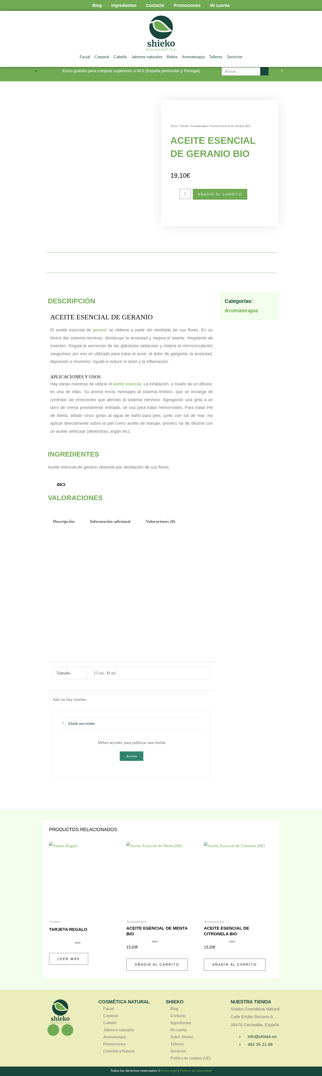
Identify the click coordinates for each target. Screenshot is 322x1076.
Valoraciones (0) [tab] (160, 521)
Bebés (172, 57)
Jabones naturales (146, 57)
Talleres (215, 57)
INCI (61, 484)
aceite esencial (127, 384)
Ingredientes (123, 5)
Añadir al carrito (220, 194)
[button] (196, 262)
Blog (97, 5)
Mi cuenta (220, 5)
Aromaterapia (193, 57)
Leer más (69, 959)
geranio (100, 330)
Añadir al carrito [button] (157, 964)
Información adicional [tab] (110, 521)
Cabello (120, 57)
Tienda (183, 126)
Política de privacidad (196, 1070)
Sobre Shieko (181, 1037)
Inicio (173, 126)
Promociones (187, 5)
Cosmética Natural (118, 1051)
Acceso (131, 756)
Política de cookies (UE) (190, 1058)
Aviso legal (169, 1070)
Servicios (234, 57)
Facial (85, 57)
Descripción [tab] (63, 521)
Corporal (102, 57)
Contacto (155, 5)
